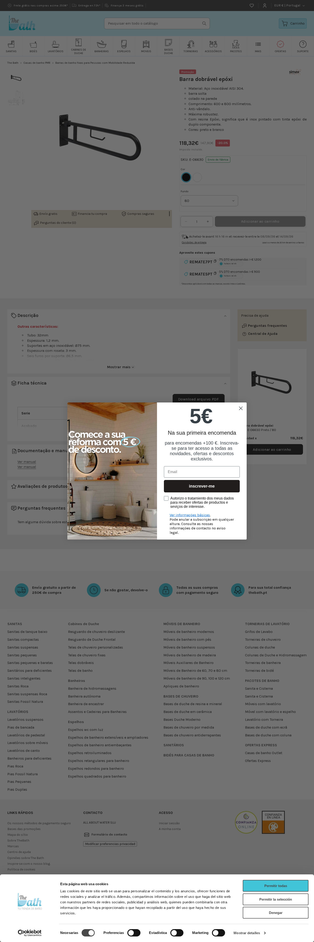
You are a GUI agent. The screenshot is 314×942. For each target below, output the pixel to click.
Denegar (276, 913)
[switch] (133, 932)
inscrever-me (202, 486)
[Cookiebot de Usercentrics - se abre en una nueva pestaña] (30, 933)
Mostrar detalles (247, 933)
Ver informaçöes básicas (190, 515)
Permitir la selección (275, 899)
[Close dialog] (241, 408)
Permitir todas (275, 886)
